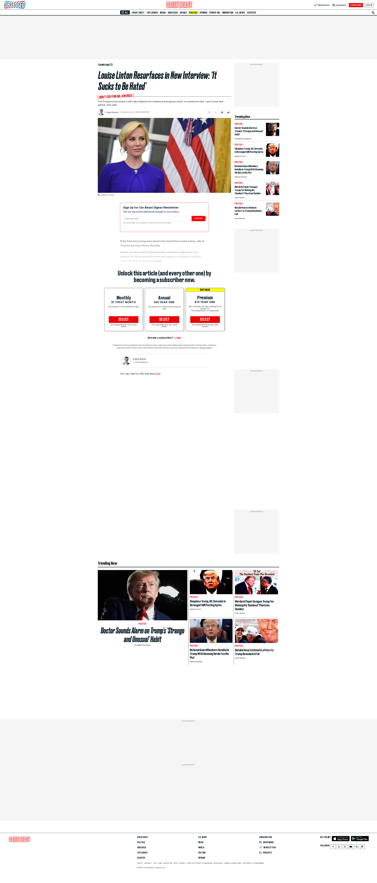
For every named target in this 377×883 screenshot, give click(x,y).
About (140, 863)
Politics (193, 12)
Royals (183, 12)
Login (178, 337)
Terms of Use (154, 223)
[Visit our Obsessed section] (24, 5)
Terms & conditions (232, 863)
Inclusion (218, 863)
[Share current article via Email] (222, 112)
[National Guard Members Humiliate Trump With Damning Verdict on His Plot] (272, 173)
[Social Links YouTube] (350, 847)
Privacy (182, 863)
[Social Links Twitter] (339, 847)
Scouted (251, 12)
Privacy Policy (167, 223)
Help (176, 863)
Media (163, 12)
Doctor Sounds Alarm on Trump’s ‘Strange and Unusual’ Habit (142, 635)
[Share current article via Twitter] (215, 112)
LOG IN (369, 5)
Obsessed (173, 12)
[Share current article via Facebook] (209, 112)
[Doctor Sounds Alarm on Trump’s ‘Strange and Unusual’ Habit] (272, 135)
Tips (155, 863)
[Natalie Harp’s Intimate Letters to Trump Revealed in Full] (272, 215)
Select (124, 319)
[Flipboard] (362, 847)
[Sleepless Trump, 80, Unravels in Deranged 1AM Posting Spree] (272, 156)
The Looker (152, 12)
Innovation (227, 12)
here (158, 373)
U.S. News (240, 12)
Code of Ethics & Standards (200, 863)
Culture (202, 853)
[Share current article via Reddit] (228, 112)
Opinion (203, 12)
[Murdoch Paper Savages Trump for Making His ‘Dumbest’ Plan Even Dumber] (272, 194)
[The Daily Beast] (179, 5)
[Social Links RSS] (356, 847)
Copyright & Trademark (253, 863)
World (201, 847)
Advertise (168, 863)
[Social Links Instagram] (345, 847)
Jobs (160, 863)
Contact (148, 863)
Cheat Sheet (138, 12)
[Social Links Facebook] (333, 847)
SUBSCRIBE (356, 5)
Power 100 (214, 12)
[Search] (373, 12)
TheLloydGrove (141, 362)
